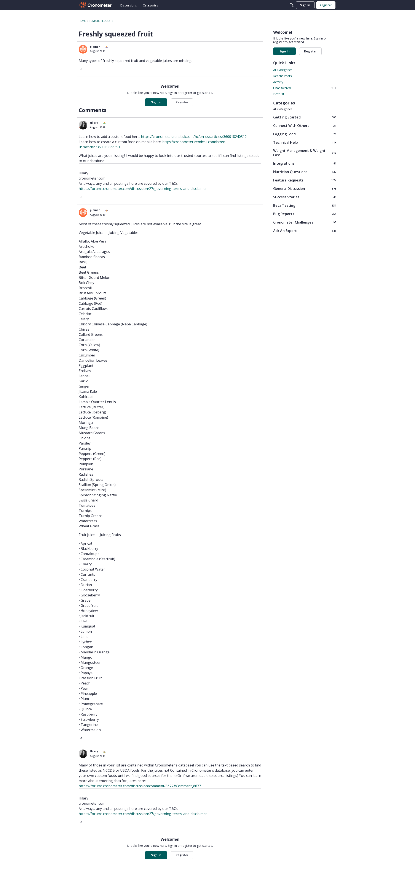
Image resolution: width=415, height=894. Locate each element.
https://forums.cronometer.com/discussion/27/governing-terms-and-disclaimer (143, 188)
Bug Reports (304, 213)
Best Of (278, 94)
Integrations (304, 163)
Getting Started (304, 117)
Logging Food (304, 134)
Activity (278, 82)
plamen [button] (95, 47)
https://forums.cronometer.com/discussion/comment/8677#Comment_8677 (140, 786)
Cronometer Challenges (304, 222)
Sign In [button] (156, 102)
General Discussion (304, 188)
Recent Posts (282, 76)
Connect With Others (304, 125)
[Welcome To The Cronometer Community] (96, 5)
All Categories (282, 70)
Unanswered (304, 88)
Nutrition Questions (304, 171)
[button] (83, 49)
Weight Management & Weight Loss (304, 152)
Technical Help (304, 142)
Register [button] (182, 102)
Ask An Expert (304, 230)
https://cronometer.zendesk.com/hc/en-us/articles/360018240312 (194, 136)
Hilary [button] (94, 123)
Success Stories (304, 197)
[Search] (291, 5)
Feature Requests (304, 180)
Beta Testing (304, 205)
